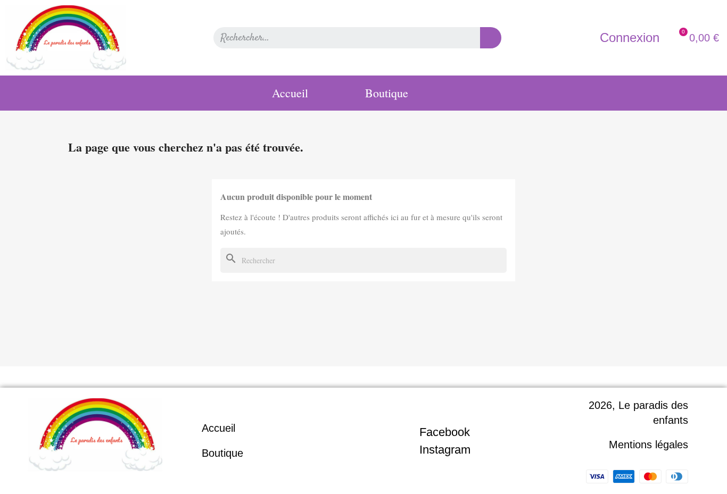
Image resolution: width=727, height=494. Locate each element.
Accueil (290, 93)
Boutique (386, 93)
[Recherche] (490, 37)
